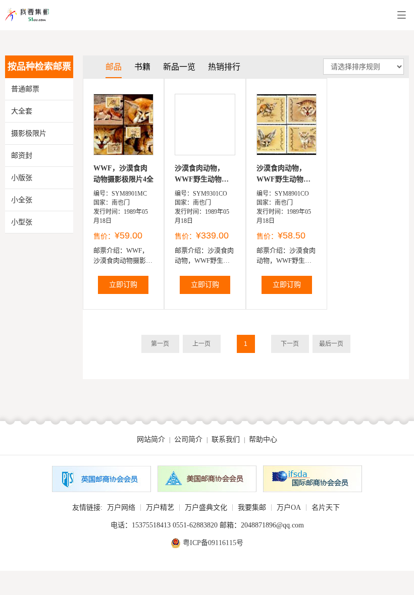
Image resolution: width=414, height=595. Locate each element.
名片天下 (326, 507)
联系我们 (226, 439)
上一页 (201, 343)
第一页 (160, 343)
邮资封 (21, 155)
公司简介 (188, 439)
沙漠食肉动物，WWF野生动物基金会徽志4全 (202, 174)
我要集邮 (252, 507)
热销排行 (224, 67)
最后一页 (331, 343)
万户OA (289, 507)
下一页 (290, 343)
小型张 (21, 222)
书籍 (142, 67)
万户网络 (121, 507)
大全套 (21, 111)
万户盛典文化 (206, 507)
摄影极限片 (28, 133)
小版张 (21, 178)
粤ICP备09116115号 (213, 543)
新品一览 (179, 67)
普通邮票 (25, 89)
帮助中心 (263, 439)
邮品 (114, 67)
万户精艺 (160, 507)
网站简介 (151, 439)
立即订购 (123, 284)
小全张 (21, 200)
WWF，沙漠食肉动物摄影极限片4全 (123, 173)
